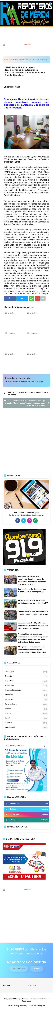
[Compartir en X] (22, 298)
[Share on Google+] (37, 298)
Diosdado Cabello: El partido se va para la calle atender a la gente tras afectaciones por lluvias (33, 625)
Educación (9, 685)
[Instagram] (29, 520)
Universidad (10, 727)
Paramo (8, 709)
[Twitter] (23, 520)
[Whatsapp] (35, 520)
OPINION (9, 699)
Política (8, 713)
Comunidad (9, 671)
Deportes (9, 681)
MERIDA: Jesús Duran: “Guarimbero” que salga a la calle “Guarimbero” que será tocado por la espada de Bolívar (24, 403)
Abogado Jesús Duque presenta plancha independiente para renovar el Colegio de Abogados (32, 649)
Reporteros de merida (17, 378)
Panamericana (10, 704)
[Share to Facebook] (10, 298)
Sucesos (8, 722)
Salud (7, 718)
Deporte (8, 676)
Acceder (7, 985)
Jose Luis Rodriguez (37, 1006)
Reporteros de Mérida (25, 999)
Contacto (32, 985)
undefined (11, 313)
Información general (13, 690)
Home (5, 60)
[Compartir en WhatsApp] (31, 298)
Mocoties (9, 695)
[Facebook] (17, 520)
